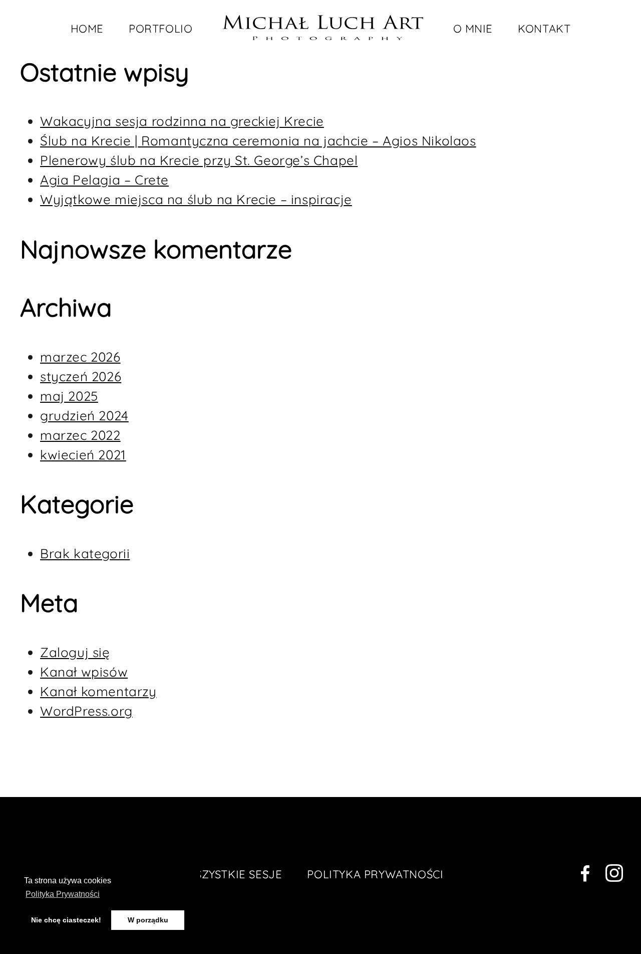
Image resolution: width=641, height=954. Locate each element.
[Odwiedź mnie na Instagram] (614, 875)
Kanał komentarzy (98, 691)
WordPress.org (86, 711)
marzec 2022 (80, 435)
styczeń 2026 (80, 376)
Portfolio (160, 29)
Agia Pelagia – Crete (104, 180)
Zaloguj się (75, 652)
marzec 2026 (80, 357)
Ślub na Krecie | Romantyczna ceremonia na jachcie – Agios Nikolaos (258, 140)
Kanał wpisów (84, 672)
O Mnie (473, 29)
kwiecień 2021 (83, 454)
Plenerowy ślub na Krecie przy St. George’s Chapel (199, 160)
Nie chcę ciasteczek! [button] (66, 920)
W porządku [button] (148, 920)
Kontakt (544, 29)
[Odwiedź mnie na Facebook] (585, 875)
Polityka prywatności (375, 874)
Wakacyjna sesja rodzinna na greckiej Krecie (182, 121)
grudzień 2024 (84, 415)
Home (87, 29)
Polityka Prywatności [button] (63, 894)
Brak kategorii (85, 553)
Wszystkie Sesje (233, 874)
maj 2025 (69, 396)
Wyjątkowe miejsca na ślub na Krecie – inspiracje (196, 199)
